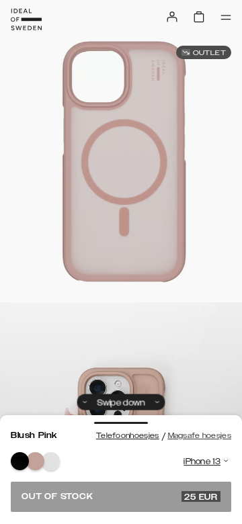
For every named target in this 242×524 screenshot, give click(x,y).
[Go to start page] (26, 19)
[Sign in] (172, 16)
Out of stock (120, 496)
